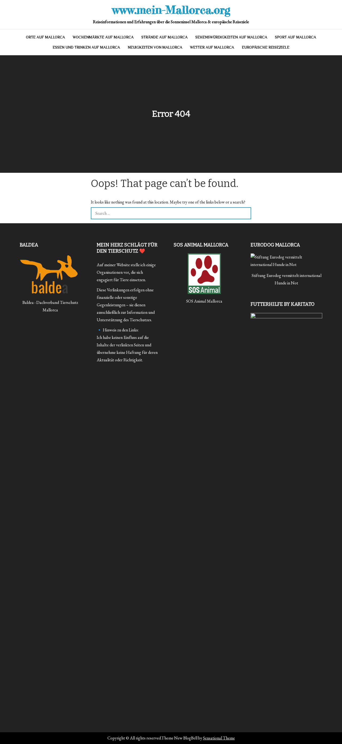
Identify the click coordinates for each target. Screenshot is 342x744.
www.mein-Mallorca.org (171, 10)
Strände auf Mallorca (164, 37)
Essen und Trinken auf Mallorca (86, 47)
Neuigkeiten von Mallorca (155, 47)
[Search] (245, 213)
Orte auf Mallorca (45, 37)
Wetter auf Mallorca (212, 47)
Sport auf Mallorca (295, 37)
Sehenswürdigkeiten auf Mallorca (231, 37)
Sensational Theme (219, 738)
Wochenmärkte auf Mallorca (103, 37)
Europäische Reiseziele (265, 47)
